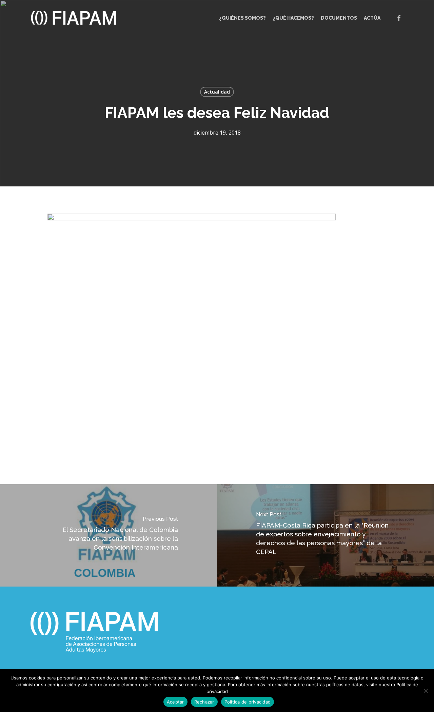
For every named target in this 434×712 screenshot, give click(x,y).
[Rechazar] (425, 690)
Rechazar (204, 702)
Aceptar (175, 702)
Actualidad (217, 91)
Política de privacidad (247, 702)
